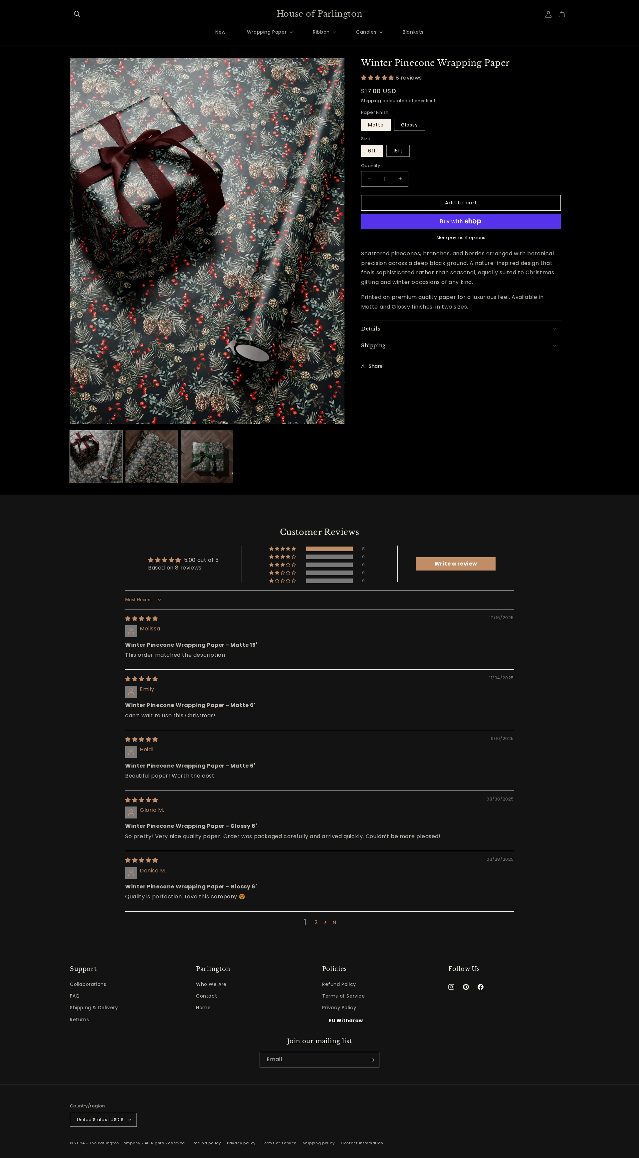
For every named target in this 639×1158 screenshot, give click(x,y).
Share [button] (376, 366)
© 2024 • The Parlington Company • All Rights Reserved (128, 1142)
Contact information (362, 1142)
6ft (372, 150)
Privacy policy (241, 1142)
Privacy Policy (339, 1008)
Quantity (370, 165)
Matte (376, 124)
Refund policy (207, 1142)
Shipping (371, 101)
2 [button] (316, 922)
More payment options (461, 237)
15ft (398, 150)
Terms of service (279, 1142)
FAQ (75, 996)
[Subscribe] (371, 1060)
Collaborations (88, 984)
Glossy (409, 124)
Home (203, 1008)
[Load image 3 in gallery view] (207, 456)
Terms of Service (343, 996)
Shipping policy (319, 1142)
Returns (79, 1019)
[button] (77, 14)
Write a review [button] (455, 564)
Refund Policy (339, 984)
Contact (206, 996)
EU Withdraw (346, 1020)
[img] (141, 618)
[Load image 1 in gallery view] (96, 456)
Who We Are (211, 984)
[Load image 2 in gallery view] (151, 456)
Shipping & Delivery (94, 1008)
